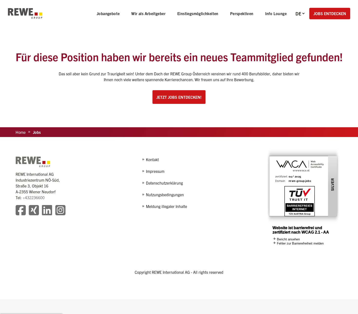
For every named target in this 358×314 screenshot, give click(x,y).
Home (21, 132)
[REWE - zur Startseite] (25, 13)
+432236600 (34, 197)
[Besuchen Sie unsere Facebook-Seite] (21, 210)
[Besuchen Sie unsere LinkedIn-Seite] (47, 210)
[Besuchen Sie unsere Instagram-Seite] (60, 210)
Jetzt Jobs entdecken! (179, 97)
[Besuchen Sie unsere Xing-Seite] (34, 210)
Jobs (37, 132)
